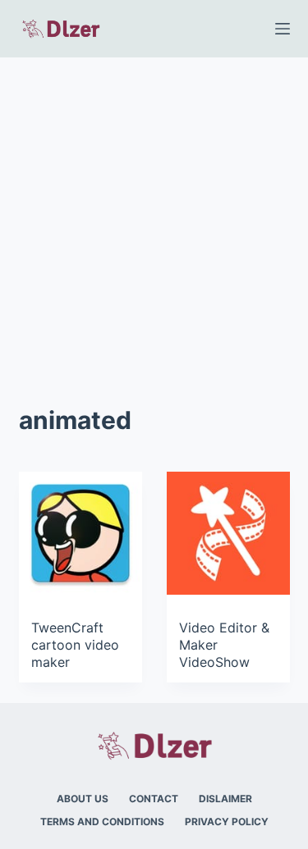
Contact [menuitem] (153, 798)
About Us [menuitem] (82, 798)
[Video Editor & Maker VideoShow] (228, 533)
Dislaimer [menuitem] (225, 798)
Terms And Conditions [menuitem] (102, 821)
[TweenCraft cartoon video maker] (80, 533)
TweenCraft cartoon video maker (75, 644)
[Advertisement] (154, 219)
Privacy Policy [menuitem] (227, 821)
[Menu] (282, 28)
